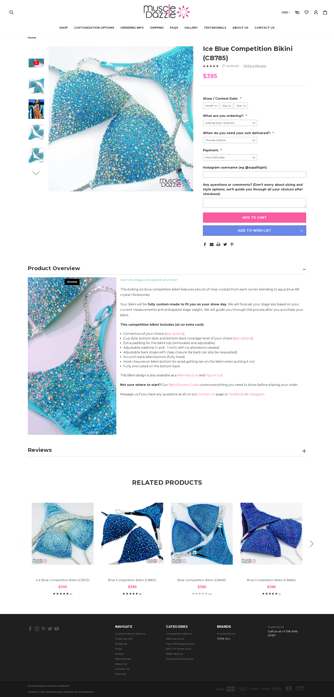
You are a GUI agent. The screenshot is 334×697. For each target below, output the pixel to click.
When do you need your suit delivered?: (237, 133)
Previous (38, 50)
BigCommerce (86, 692)
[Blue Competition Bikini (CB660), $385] (202, 533)
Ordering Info (132, 27)
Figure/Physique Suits (180, 643)
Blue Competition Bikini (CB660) (201, 580)
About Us (240, 27)
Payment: (211, 150)
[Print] (218, 244)
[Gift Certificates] (297, 11)
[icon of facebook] (30, 628)
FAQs (174, 27)
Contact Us (265, 27)
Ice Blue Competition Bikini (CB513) (62, 580)
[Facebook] (205, 244)
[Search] (11, 11)
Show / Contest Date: (221, 98)
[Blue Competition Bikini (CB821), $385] (132, 533)
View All (224, 638)
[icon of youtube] (56, 628)
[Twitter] (225, 244)
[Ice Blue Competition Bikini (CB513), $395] (63, 533)
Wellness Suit (187, 375)
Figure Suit (214, 375)
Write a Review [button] (254, 66)
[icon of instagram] (36, 628)
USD (285, 12)
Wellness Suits (175, 638)
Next (38, 175)
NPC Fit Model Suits (179, 648)
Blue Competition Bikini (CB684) (271, 580)
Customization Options (94, 27)
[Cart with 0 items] (325, 11)
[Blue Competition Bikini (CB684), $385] (271, 533)
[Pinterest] (232, 244)
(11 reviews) (231, 66)
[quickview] (86, 511)
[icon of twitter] (50, 628)
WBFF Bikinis (174, 653)
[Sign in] (315, 11)
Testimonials (215, 27)
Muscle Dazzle (226, 633)
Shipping (157, 27)
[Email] (212, 244)
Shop (63, 27)
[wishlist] (306, 11)
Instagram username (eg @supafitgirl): (235, 167)
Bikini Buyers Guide (184, 385)
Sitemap (120, 673)
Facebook (236, 394)
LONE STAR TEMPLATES (50, 692)
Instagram (256, 394)
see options (174, 334)
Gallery (191, 27)
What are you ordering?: (224, 116)
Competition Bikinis (179, 633)
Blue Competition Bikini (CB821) (132, 580)
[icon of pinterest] (43, 628)
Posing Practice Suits (179, 658)
